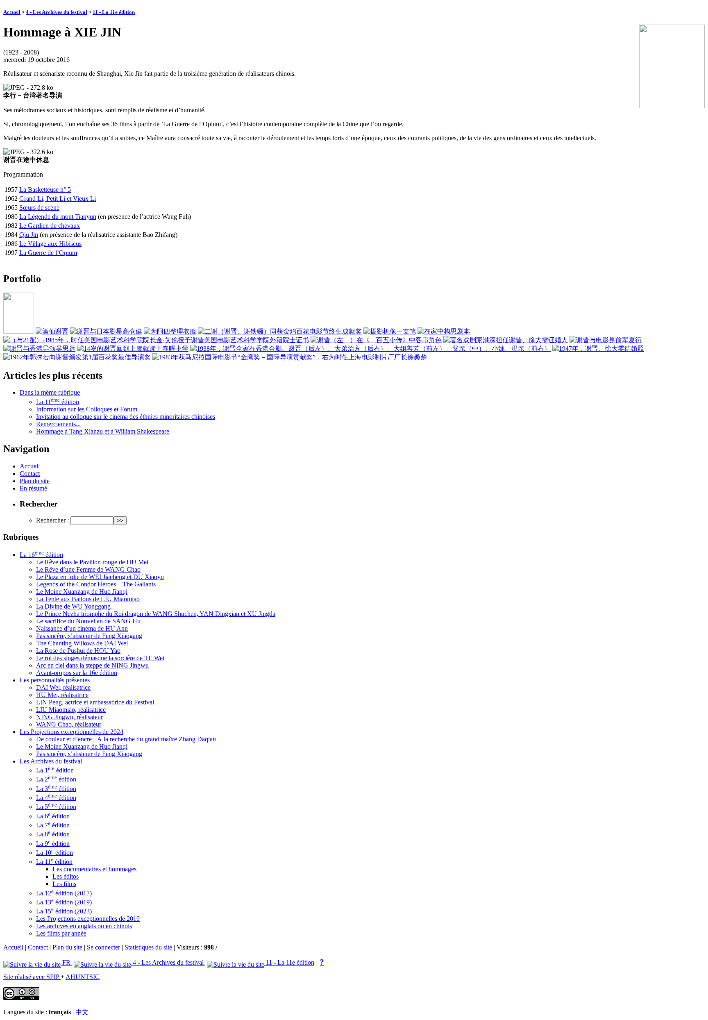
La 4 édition (56, 797)
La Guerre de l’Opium (48, 252)
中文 (81, 1012)
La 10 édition (54, 852)
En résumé (33, 488)
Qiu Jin (28, 234)
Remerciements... (58, 423)
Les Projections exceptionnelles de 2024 (71, 731)
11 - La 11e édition (114, 12)
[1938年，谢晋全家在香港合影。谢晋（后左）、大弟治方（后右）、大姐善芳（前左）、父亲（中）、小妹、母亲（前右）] (370, 348)
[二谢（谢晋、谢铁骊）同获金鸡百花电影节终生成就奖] (280, 331)
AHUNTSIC (83, 976)
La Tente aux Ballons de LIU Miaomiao (88, 598)
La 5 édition (56, 806)
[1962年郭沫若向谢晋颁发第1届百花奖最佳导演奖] (77, 357)
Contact (30, 473)
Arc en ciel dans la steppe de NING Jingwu (92, 665)
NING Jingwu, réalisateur (69, 716)
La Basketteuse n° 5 (45, 189)
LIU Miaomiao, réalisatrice (71, 709)
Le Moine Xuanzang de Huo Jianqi (81, 591)
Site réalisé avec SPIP (32, 976)
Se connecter (103, 947)
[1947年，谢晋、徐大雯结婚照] (598, 348)
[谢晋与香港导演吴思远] (39, 348)
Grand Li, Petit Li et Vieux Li (57, 198)
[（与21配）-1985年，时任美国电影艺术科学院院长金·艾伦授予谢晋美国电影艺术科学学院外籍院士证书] (156, 339)
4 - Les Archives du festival (56, 12)
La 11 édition (57, 401)
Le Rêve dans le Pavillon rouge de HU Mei (92, 562)
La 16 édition (41, 554)
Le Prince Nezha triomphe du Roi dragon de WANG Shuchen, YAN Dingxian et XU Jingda (155, 613)
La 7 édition (53, 825)
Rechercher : (52, 520)
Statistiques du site (148, 947)
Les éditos (65, 876)
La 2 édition (56, 779)
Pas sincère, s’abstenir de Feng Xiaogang (89, 635)
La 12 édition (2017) (64, 893)
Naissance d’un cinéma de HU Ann (82, 628)
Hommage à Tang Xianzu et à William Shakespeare (102, 431)
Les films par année (61, 933)
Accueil (11, 12)
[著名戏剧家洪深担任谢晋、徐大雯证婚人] (505, 339)
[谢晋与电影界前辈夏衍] (606, 339)
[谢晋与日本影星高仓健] (106, 331)
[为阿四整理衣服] (170, 331)
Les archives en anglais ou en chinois (84, 925)
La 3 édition (56, 788)
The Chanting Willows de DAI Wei (82, 643)
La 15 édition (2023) (64, 911)
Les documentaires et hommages (94, 869)
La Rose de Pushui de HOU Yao (78, 650)
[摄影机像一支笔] (389, 331)
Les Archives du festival (51, 761)
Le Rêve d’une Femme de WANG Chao (88, 569)
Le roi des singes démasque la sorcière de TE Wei (100, 657)
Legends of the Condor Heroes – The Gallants (96, 584)
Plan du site (35, 480)
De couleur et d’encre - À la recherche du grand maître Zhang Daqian (126, 739)
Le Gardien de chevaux (49, 225)
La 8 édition (53, 834)
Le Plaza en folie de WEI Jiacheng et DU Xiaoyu (100, 576)
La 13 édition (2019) (64, 902)
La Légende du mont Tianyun (57, 216)
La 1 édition (55, 770)
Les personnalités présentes (55, 680)
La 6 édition (53, 816)
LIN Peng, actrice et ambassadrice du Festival (95, 702)
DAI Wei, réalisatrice (63, 687)
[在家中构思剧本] (444, 331)
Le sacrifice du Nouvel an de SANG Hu (88, 621)
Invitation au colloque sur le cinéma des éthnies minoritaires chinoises (125, 416)
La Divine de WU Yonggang (73, 606)
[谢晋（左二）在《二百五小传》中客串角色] (376, 339)
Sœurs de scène (39, 207)
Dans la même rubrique (50, 392)
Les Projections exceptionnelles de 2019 (88, 918)
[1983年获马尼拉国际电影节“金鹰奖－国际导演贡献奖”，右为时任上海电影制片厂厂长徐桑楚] (289, 357)
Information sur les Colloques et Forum (86, 409)
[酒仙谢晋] (52, 331)
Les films (64, 883)
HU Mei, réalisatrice (62, 694)
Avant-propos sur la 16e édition (76, 672)
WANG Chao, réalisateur (68, 724)
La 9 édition (53, 843)
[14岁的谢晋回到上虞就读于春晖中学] (132, 348)
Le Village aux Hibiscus (50, 243)
